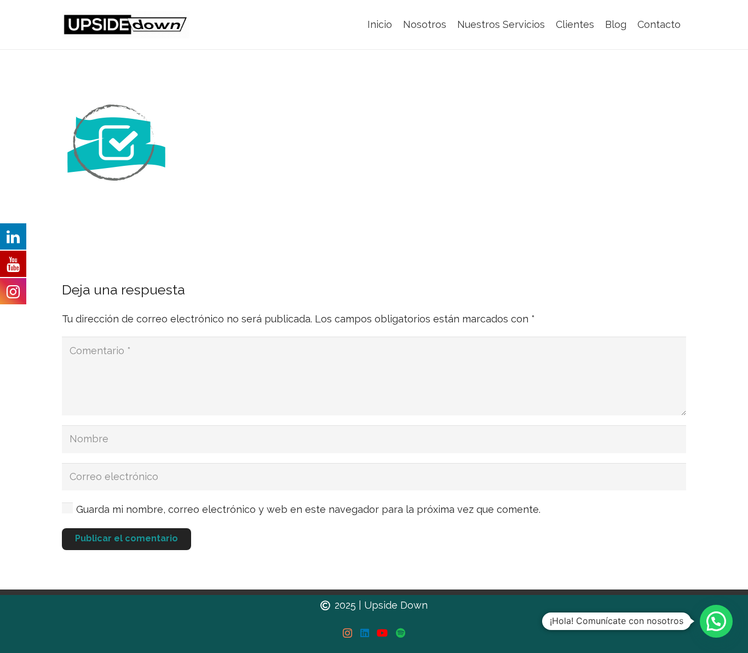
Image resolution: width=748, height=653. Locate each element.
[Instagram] (347, 633)
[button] (716, 621)
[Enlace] (125, 24)
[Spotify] (400, 633)
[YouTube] (382, 633)
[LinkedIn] (364, 633)
